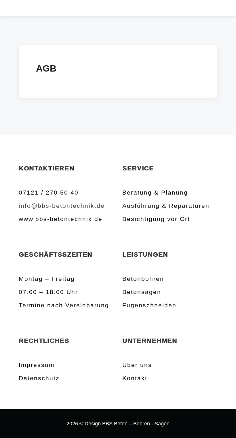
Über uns (137, 365)
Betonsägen (141, 292)
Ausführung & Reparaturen (166, 205)
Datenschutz (39, 378)
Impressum (37, 365)
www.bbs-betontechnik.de (60, 219)
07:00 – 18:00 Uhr (48, 292)
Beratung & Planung (155, 192)
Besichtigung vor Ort (156, 219)
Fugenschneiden (149, 305)
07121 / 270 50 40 (49, 192)
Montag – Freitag (47, 278)
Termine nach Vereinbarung (64, 305)
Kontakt (134, 378)
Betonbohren (143, 278)
